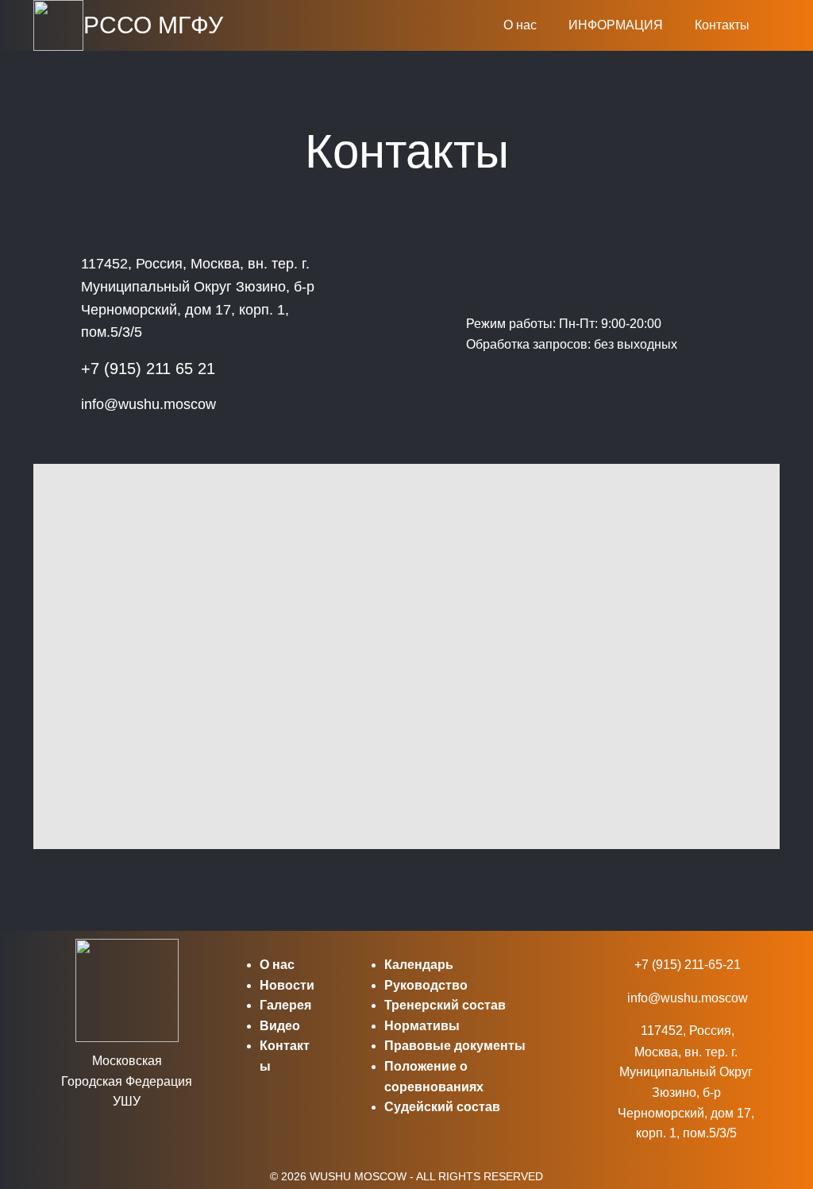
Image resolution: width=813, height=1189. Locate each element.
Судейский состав (442, 1107)
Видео (280, 1026)
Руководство (426, 985)
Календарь (418, 964)
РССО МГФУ (153, 25)
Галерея (285, 1005)
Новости (287, 985)
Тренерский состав (445, 1005)
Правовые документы (455, 1045)
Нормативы (422, 1026)
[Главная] (58, 25)
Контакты (722, 25)
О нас (520, 25)
